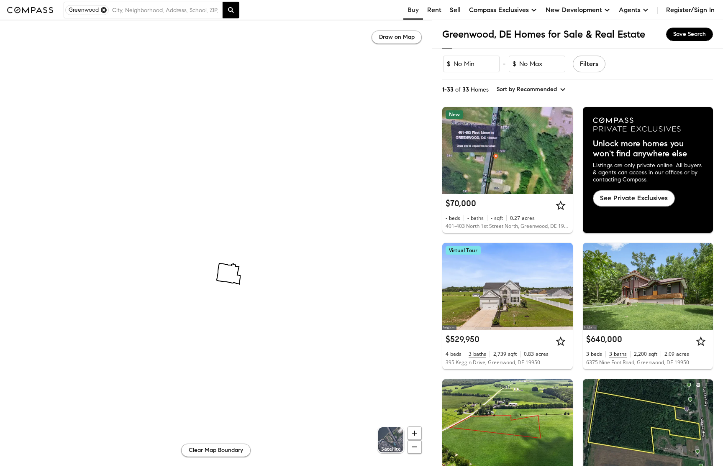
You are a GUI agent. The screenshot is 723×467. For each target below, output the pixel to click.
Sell (455, 10)
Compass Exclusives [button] (499, 10)
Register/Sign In (690, 10)
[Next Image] (562, 150)
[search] (231, 10)
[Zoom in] (415, 433)
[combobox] (165, 10)
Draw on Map (397, 37)
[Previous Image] (452, 150)
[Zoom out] (415, 447)
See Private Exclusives (634, 198)
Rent (434, 10)
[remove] (103, 10)
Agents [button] (630, 10)
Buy (413, 10)
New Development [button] (574, 10)
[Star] (560, 205)
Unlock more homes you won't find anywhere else (640, 149)
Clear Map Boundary (216, 450)
